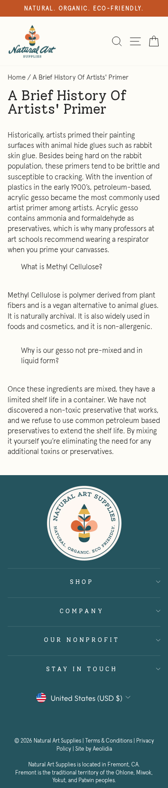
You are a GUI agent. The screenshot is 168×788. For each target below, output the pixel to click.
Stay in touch (81, 668)
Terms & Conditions (108, 740)
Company (82, 610)
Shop (82, 581)
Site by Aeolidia (93, 748)
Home (17, 77)
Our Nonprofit (82, 639)
